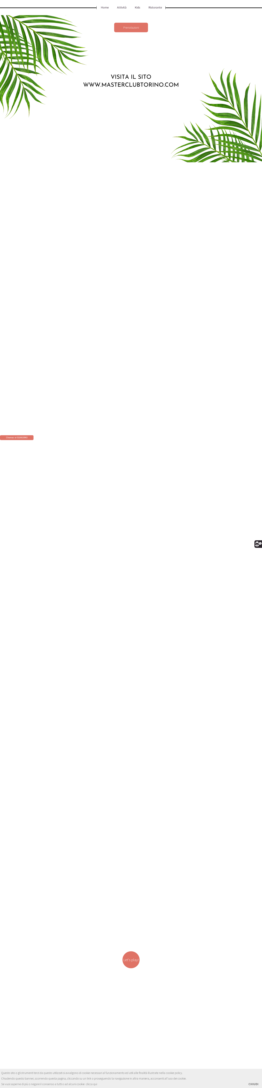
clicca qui (91, 1084)
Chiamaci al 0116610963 (16, 437)
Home (105, 7)
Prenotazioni (131, 27)
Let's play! (131, 959)
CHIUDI (253, 1084)
